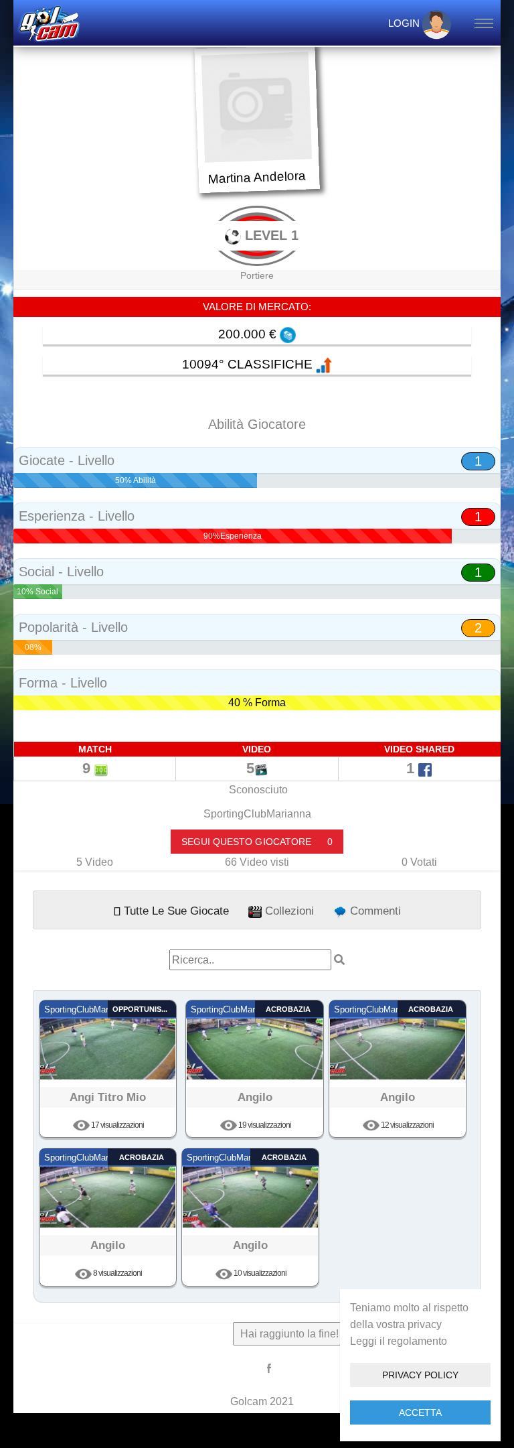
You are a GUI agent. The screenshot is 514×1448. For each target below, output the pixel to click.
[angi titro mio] (107, 1039)
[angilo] (254, 1039)
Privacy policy (420, 1375)
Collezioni (288, 910)
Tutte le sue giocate (174, 910)
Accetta (420, 1412)
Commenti (374, 910)
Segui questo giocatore (256, 842)
